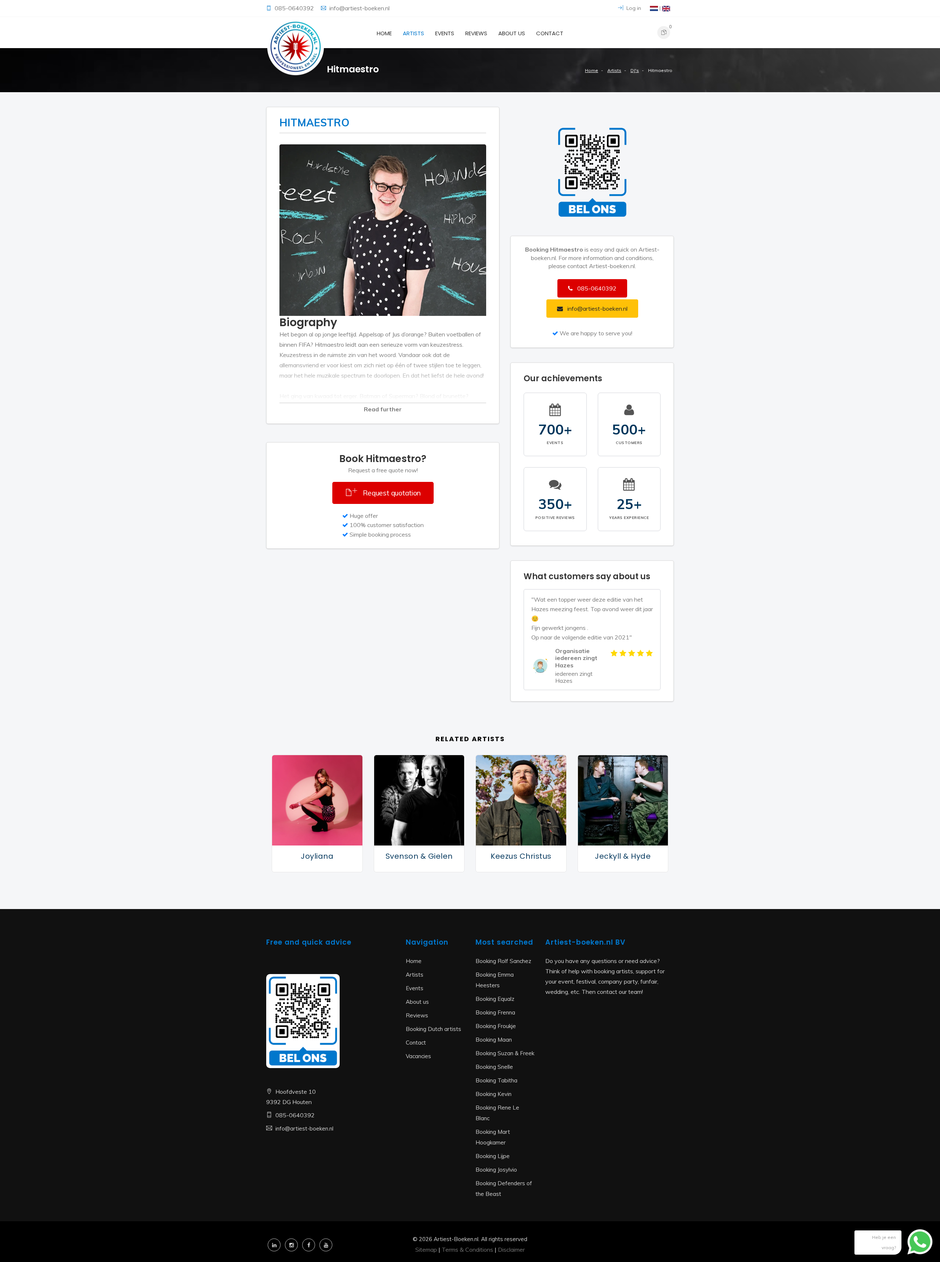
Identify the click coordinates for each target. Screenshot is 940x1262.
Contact (549, 33)
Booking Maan (494, 1039)
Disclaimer (511, 1249)
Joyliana (317, 856)
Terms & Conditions (467, 1249)
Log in (633, 8)
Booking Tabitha (496, 1080)
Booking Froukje (496, 1026)
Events (444, 33)
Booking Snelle (494, 1066)
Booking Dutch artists (433, 1028)
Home (384, 33)
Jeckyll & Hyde (623, 856)
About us (511, 33)
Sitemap (426, 1249)
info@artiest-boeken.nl (359, 8)
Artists (413, 33)
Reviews (476, 33)
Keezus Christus (521, 856)
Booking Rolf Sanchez (503, 961)
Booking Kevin (493, 1093)
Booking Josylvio (496, 1169)
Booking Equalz (495, 998)
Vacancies (418, 1056)
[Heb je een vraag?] (914, 1245)
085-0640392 (295, 8)
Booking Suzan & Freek (505, 1053)
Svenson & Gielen (419, 856)
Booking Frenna (495, 1012)
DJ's (634, 70)
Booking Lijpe (493, 1156)
